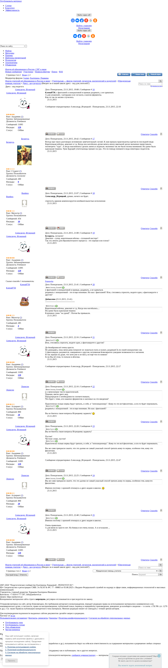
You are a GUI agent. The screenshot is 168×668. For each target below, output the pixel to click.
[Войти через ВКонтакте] (77, 20)
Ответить (145, 134)
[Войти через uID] (73, 20)
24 (94, 475)
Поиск (54, 72)
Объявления (10, 65)
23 (94, 426)
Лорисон (25, 386)
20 (94, 284)
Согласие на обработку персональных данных (109, 618)
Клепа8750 (25, 284)
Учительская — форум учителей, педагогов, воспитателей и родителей (84, 81)
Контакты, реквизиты (38, 618)
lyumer (26, 78)
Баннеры (53, 618)
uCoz (13, 616)
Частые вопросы (12, 629)
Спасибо (154, 134)
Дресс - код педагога (32, 83)
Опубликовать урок (14, 622)
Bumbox (25, 193)
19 (94, 233)
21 (94, 337)
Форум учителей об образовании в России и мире (27, 81)
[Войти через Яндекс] (86, 20)
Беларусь (25, 139)
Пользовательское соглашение (13, 618)
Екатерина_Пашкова (39, 78)
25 (94, 515)
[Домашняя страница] (61, 228)
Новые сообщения (13, 72)
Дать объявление (12, 627)
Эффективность (12, 10)
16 (94, 89)
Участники (28, 72)
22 (94, 386)
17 (94, 139)
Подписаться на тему (156, 86)
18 (94, 193)
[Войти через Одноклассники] (95, 20)
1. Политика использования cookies (20, 647)
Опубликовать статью (15, 625)
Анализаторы (11, 62)
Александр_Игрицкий (25, 89)
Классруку (10, 8)
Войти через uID (84, 15)
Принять (11, 661)
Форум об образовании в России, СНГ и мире (25, 69)
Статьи (8, 5)
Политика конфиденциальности (73, 618)
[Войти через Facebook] (82, 20)
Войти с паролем (84, 25)
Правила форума (42, 72)
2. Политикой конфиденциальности (20, 650)
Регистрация (84, 28)
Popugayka (49, 281)
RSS (61, 72)
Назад (24, 75)
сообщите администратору (84, 655)
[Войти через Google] (91, 20)
